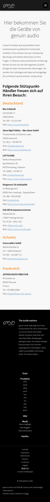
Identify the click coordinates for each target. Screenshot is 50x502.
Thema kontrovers (25, 430)
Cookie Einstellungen (25, 471)
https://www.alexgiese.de (19, 149)
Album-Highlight (25, 424)
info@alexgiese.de (15, 145)
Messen (25, 459)
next (25, 407)
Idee (25, 416)
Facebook (25, 462)
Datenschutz (25, 456)
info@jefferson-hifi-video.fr (19, 293)
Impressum (25, 452)
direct (25, 410)
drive (25, 381)
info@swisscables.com (17, 258)
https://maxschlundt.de (18, 124)
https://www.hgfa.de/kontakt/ (21, 204)
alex (25, 404)
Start (25, 373)
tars (25, 394)
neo (25, 397)
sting (25, 388)
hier (27, 493)
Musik (25, 421)
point (25, 385)
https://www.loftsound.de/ (20, 178)
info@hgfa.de (13, 200)
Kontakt (25, 449)
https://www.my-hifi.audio (19, 229)
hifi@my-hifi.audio (15, 225)
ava (25, 401)
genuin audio (9, 6)
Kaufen (25, 436)
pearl (25, 391)
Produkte (25, 378)
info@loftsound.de (15, 175)
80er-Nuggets (25, 427)
